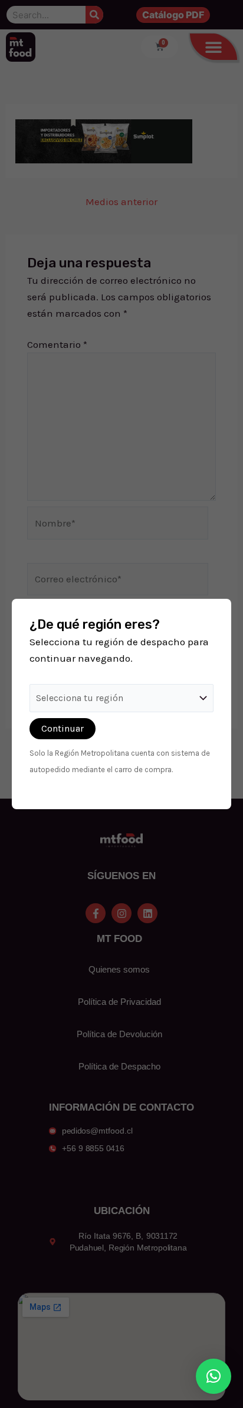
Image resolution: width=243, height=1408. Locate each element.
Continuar (62, 728)
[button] (213, 1376)
